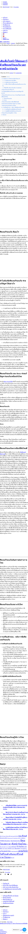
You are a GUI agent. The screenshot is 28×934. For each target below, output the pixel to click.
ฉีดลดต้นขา (7, 840)
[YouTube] (8, 874)
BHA (1, 836)
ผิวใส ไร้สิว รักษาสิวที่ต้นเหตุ (10, 885)
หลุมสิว (13, 848)
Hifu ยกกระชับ (3, 838)
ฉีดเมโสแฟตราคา (7, 899)
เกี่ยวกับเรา (6, 911)
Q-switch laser (15, 838)
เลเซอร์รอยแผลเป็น (14, 851)
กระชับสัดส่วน (22, 838)
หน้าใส (9, 848)
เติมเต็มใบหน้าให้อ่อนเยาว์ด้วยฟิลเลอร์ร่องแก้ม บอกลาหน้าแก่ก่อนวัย (13, 65)
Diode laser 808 (13, 836)
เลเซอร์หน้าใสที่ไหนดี (8, 901)
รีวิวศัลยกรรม (6, 917)
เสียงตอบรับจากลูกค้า (8, 915)
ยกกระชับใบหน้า (12, 846)
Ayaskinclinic (18, 73)
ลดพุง (3, 848)
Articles (11, 73)
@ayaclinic (16, 7)
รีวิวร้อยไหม (20, 846)
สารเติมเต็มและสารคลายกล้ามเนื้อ (12, 889)
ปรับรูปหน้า (4, 846)
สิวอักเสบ (6, 848)
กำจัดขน (2, 840)
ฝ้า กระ (7, 846)
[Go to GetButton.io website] (24, 932)
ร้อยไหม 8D (6, 883)
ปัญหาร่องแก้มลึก (8, 381)
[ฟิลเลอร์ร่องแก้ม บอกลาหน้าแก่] (14, 56)
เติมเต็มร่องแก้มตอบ (8, 903)
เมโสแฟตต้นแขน (24, 848)
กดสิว (19, 838)
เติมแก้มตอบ (17, 848)
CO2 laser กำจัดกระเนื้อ (6, 836)
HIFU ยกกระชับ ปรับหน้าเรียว (10, 887)
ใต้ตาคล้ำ (12, 857)
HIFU (17, 836)
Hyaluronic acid (10, 838)
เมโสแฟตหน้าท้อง (5, 851)
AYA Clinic (9, 921)
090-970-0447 (6, 7)
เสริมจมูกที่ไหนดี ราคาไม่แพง (10, 895)
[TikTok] (11, 874)
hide (8, 76)
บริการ (4, 913)
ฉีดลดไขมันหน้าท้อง (15, 840)
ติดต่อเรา (5, 919)
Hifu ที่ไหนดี (22, 836)
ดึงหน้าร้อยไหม (19, 844)
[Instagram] (5, 874)
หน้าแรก (5, 909)
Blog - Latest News (4, 41)
